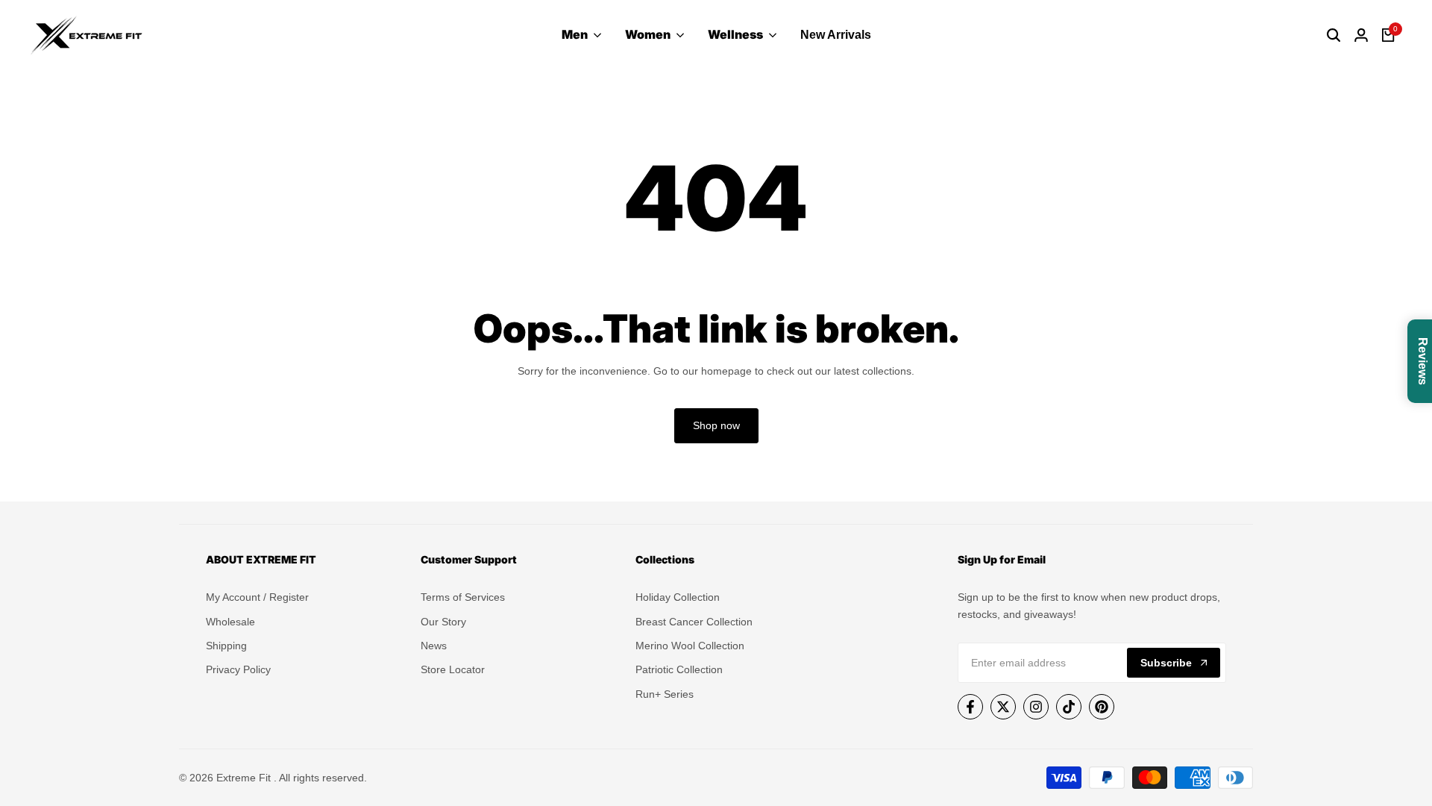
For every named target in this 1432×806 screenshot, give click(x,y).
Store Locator (453, 669)
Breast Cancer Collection (694, 622)
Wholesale (230, 622)
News (434, 646)
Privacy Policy (238, 669)
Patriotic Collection (679, 669)
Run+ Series (664, 694)
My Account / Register (257, 597)
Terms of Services (463, 597)
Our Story (443, 622)
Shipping (226, 646)
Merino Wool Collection (689, 646)
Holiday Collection (677, 597)
